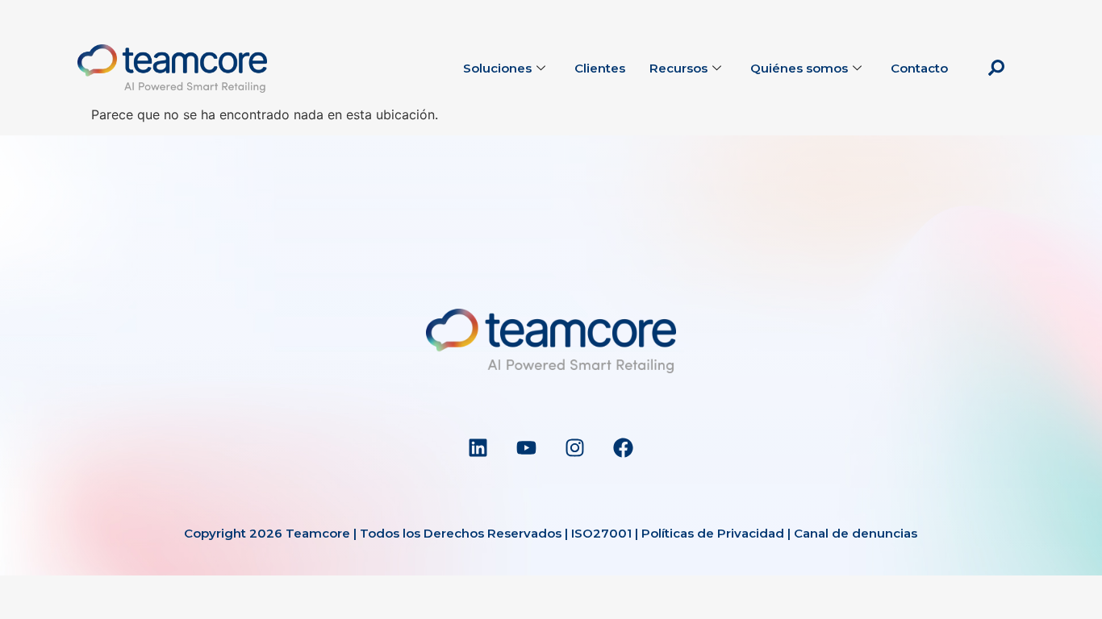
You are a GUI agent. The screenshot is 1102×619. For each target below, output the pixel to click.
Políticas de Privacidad (712, 533)
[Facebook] (623, 447)
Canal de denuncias (855, 533)
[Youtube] (527, 447)
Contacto (919, 68)
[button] (996, 68)
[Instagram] (575, 447)
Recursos (678, 68)
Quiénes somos (799, 68)
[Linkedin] (478, 447)
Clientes (599, 68)
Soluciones (497, 68)
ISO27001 (601, 533)
